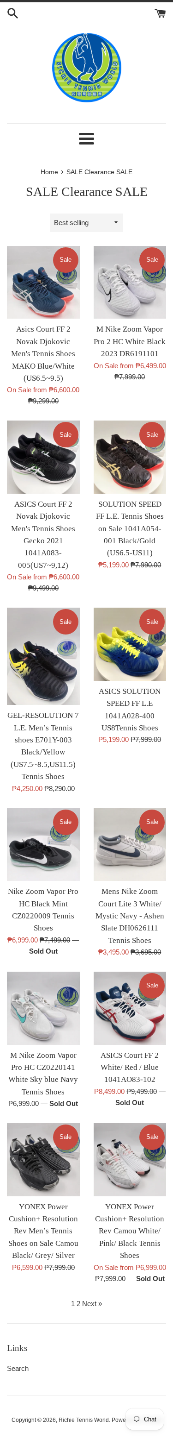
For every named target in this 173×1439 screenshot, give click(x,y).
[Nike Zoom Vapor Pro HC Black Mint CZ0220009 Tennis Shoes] (43, 844)
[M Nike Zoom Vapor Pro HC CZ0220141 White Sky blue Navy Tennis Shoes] (43, 1008)
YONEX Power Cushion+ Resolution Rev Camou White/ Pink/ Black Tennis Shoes (129, 1231)
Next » (92, 1303)
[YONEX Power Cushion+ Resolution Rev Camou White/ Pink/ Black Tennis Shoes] (130, 1159)
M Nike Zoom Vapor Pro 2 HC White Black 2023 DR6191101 (130, 341)
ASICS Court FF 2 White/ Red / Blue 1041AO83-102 (130, 1067)
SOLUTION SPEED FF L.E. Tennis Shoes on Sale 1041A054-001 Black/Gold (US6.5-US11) (130, 529)
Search (18, 1368)
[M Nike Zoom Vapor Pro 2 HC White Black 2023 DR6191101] (130, 282)
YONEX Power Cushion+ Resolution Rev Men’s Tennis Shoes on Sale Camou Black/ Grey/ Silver (43, 1231)
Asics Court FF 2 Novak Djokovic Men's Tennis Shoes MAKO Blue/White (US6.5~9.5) (43, 354)
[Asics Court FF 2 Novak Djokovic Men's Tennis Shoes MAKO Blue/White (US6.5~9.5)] (43, 282)
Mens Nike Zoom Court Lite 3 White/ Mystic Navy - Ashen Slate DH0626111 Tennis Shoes (129, 916)
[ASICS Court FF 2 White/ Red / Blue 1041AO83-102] (130, 1008)
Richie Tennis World (84, 1420)
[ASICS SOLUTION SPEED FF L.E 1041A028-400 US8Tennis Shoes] (130, 644)
